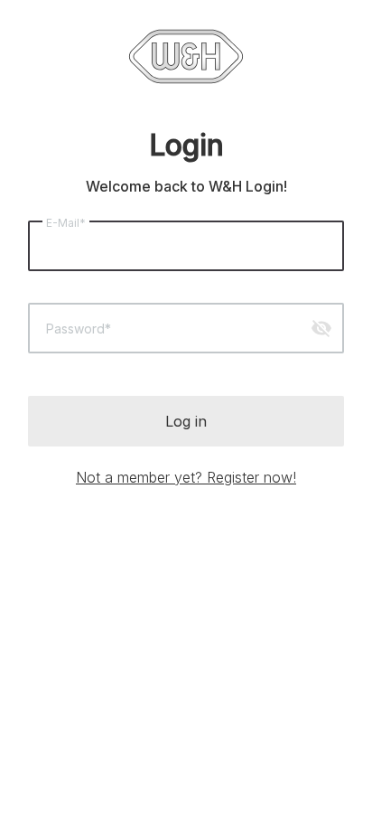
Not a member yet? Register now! (186, 477)
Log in (186, 421)
